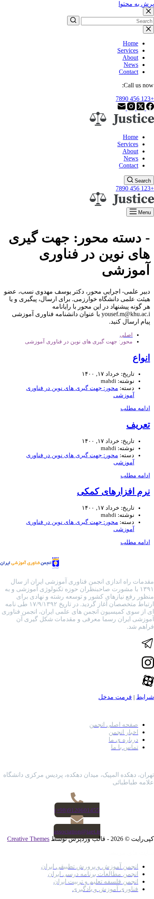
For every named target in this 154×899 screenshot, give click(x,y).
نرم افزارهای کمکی (113, 491)
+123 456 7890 (135, 98)
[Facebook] (149, 108)
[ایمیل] (122, 108)
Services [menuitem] (127, 50)
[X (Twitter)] (140, 108)
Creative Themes (28, 838)
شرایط (145, 697)
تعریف (138, 425)
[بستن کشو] (148, 29)
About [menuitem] (130, 57)
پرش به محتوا (136, 3)
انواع (141, 358)
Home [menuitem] (130, 43)
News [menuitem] (131, 64)
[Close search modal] (148, 12)
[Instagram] (130, 108)
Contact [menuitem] (128, 71)
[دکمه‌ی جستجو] (73, 20)
